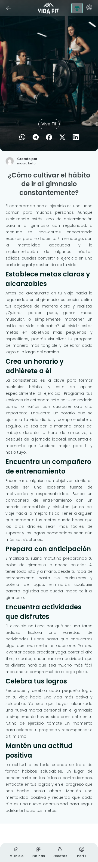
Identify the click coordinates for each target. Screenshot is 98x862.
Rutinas (38, 856)
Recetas (60, 856)
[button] (89, 7)
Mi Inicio (16, 856)
